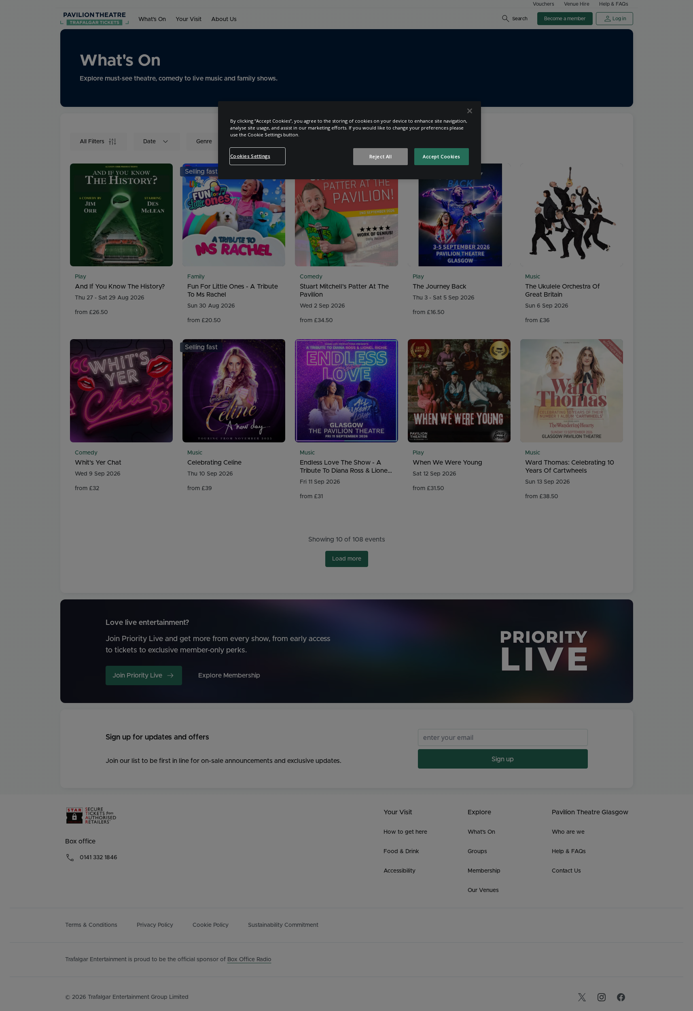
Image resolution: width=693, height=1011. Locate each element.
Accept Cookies (441, 156)
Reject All (380, 156)
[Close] (470, 111)
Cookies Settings (250, 156)
